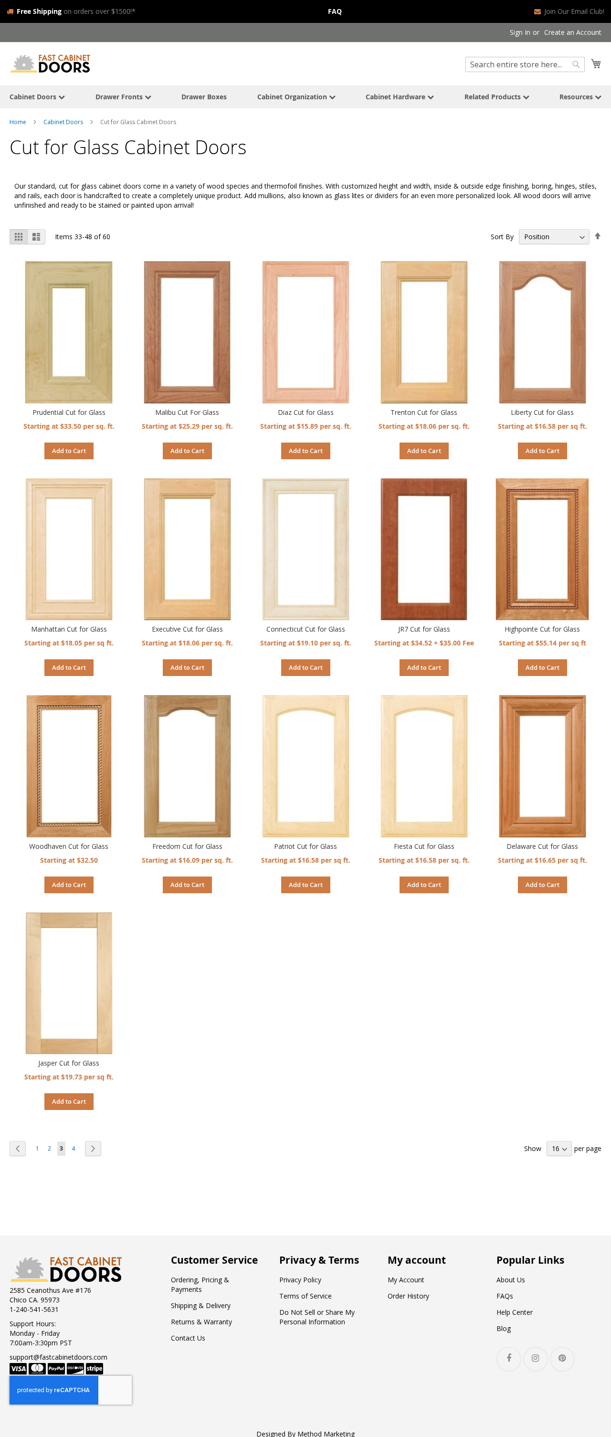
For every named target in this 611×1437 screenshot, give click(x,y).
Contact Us (188, 1337)
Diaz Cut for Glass (306, 412)
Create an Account (572, 32)
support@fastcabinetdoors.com (58, 1357)
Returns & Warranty (201, 1321)
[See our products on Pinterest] (562, 1359)
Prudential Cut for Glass (68, 412)
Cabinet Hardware (396, 96)
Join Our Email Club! (574, 11)
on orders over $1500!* (76, 11)
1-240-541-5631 (34, 1309)
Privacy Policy (300, 1279)
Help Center (514, 1312)
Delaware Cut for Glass (542, 846)
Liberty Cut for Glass (542, 412)
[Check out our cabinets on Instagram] (535, 1359)
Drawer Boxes (204, 96)
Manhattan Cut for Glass (69, 629)
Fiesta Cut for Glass (424, 846)
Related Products (493, 96)
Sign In (520, 32)
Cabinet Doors (34, 96)
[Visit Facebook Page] (508, 1359)
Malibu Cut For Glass (187, 412)
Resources (577, 96)
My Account (406, 1279)
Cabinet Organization (293, 96)
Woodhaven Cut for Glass (68, 846)
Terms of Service (305, 1295)
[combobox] (525, 64)
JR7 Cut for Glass (424, 629)
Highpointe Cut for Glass (542, 629)
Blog (503, 1328)
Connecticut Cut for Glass (305, 629)
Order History (408, 1295)
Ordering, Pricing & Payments (200, 1284)
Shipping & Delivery (201, 1305)
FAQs (504, 1295)
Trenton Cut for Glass (423, 412)
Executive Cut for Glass (187, 629)
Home (18, 122)
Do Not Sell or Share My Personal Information (317, 1317)
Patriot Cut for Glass (305, 846)
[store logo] (50, 63)
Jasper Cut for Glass (68, 1062)
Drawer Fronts (120, 96)
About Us (510, 1279)
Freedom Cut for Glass (187, 846)
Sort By (502, 236)
